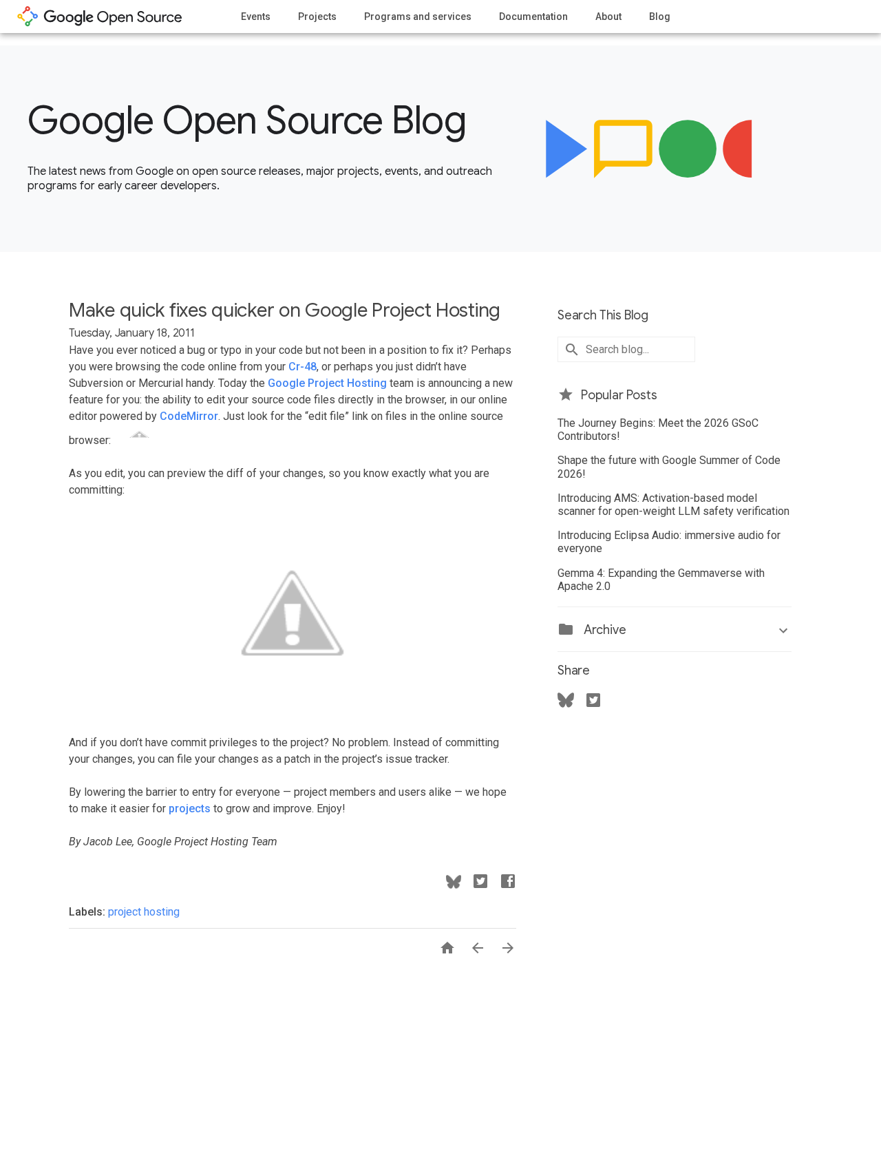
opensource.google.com (99, 17)
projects (190, 808)
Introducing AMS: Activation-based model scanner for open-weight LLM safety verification (673, 505)
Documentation (533, 16)
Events (255, 16)
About (608, 16)
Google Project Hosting (327, 383)
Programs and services (417, 16)
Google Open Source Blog (247, 120)
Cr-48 (302, 366)
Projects (317, 16)
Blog (659, 16)
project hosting (144, 911)
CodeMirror (189, 416)
